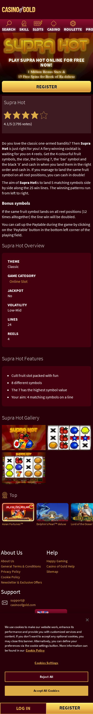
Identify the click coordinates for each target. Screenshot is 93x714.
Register (46, 87)
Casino (53, 29)
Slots (38, 29)
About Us (7, 561)
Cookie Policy (10, 577)
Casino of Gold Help (60, 566)
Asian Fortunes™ (12, 524)
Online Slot (18, 281)
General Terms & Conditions (21, 566)
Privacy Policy (11, 571)
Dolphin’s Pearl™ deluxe (51, 524)
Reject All (46, 677)
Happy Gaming (56, 561)
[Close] (87, 620)
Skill (24, 29)
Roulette (73, 29)
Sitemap (52, 571)
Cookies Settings (46, 663)
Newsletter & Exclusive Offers (21, 582)
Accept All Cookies (46, 691)
